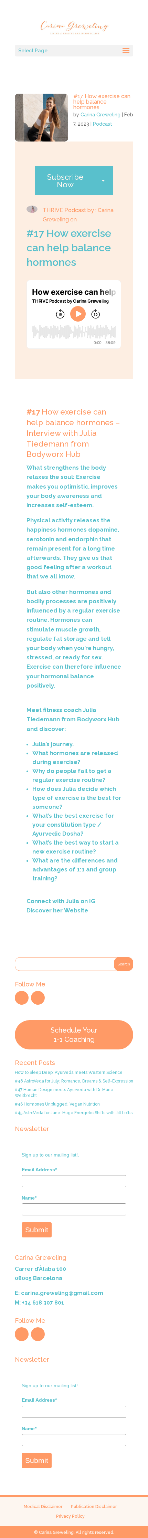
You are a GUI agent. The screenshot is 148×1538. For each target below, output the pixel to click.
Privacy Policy (70, 1516)
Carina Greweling (100, 114)
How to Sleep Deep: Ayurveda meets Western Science (69, 1072)
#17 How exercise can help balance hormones (101, 102)
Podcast (102, 124)
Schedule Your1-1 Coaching (74, 1035)
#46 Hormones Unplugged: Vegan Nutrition (57, 1104)
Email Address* (39, 1169)
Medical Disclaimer (43, 1506)
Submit (36, 1230)
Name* (29, 1198)
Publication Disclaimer (94, 1506)
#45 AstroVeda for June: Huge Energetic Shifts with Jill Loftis (74, 1112)
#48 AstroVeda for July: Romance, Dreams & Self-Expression (74, 1081)
